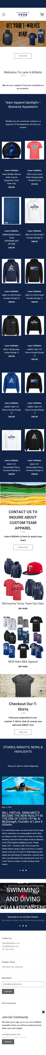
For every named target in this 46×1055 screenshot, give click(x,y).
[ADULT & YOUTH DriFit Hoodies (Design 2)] (11, 271)
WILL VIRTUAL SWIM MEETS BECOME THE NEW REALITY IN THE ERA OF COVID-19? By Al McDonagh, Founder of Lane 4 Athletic (22, 818)
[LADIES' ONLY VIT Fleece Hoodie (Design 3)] (34, 325)
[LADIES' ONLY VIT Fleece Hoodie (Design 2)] (11, 383)
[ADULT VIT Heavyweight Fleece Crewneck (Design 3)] (11, 440)
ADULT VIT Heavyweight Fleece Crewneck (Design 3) (11, 467)
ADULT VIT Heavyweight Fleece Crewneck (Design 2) (34, 467)
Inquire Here (23, 547)
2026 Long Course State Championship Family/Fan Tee (34, 177)
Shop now (23, 56)
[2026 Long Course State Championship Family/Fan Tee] (34, 150)
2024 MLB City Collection (12, 967)
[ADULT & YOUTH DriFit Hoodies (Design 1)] (34, 271)
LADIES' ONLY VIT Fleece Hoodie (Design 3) (34, 352)
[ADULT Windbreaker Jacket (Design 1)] (11, 325)
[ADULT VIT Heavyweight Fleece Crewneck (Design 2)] (34, 440)
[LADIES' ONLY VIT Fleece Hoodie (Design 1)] (34, 383)
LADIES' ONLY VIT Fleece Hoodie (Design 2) (11, 410)
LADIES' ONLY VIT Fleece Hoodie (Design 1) (34, 410)
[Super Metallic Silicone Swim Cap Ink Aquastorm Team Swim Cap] (11, 150)
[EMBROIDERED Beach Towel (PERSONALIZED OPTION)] (11, 211)
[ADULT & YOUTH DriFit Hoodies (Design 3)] (34, 211)
